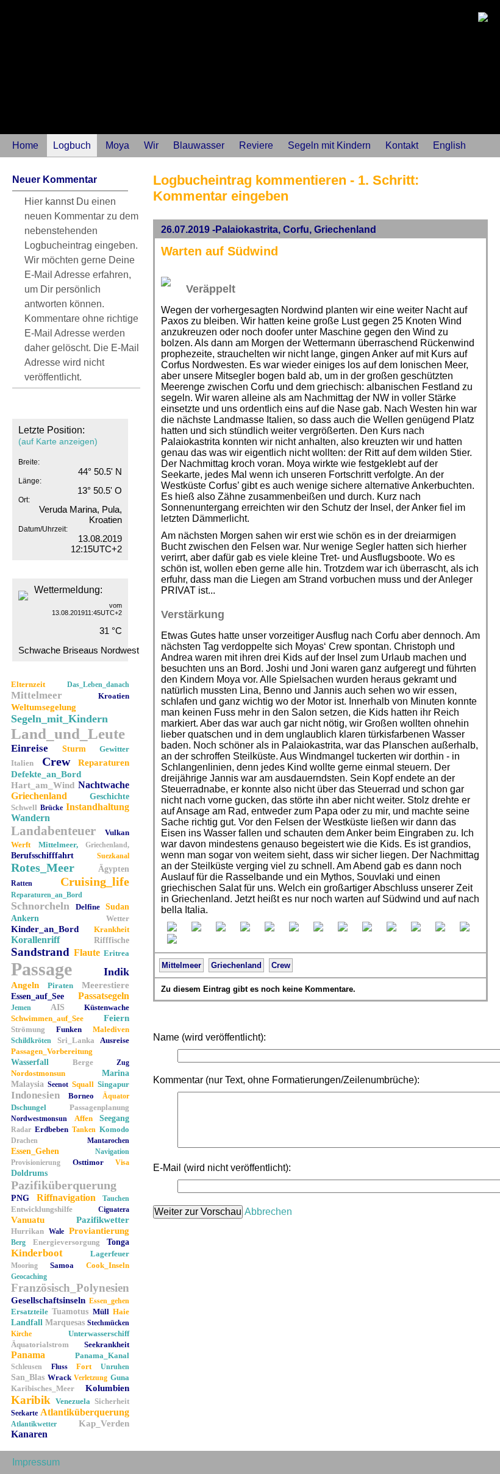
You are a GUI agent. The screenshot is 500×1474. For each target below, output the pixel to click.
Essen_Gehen (35, 1151)
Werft (20, 844)
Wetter (117, 918)
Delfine (88, 906)
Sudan (117, 906)
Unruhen (115, 1366)
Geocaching (29, 1276)
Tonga (118, 1242)
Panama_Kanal (102, 1355)
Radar (21, 1129)
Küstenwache (106, 1007)
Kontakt (401, 145)
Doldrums (29, 1173)
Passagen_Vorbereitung (52, 1051)
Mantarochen (108, 1140)
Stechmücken (108, 1323)
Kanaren (29, 1434)
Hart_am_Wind (42, 785)
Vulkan (117, 832)
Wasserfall (30, 1062)
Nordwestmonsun (39, 1118)
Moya (117, 145)
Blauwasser (198, 145)
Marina (115, 1073)
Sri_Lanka (76, 1040)
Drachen (24, 1140)
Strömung (28, 1029)
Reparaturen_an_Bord (46, 895)
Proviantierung (99, 1231)
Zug (122, 1062)
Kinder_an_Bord (45, 929)
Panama (28, 1355)
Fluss (59, 1366)
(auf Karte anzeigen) (58, 441)
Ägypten (113, 869)
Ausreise (114, 1040)
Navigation (112, 1151)
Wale (56, 1231)
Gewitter (114, 748)
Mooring (24, 1265)
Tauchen (115, 1198)
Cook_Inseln (107, 1265)
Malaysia (27, 1084)
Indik (116, 972)
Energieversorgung (66, 1242)
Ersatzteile (29, 1311)
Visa (122, 1162)
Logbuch (72, 145)
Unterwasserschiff (98, 1333)
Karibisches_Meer (42, 1388)
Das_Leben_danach (98, 684)
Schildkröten (31, 1040)
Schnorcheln (40, 906)
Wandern (30, 818)
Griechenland (39, 796)
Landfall (27, 1322)
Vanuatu (28, 1220)
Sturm (74, 748)
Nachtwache (103, 785)
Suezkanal (113, 856)
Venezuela (72, 1401)
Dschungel (28, 1107)
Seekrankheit (106, 1344)
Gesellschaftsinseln (48, 1300)
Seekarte (24, 1413)
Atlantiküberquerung (84, 1412)
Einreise (29, 748)
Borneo (81, 1095)
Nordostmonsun (38, 1073)
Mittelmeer (36, 695)
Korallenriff (35, 940)
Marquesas (65, 1322)
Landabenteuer (53, 831)
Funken (69, 1029)
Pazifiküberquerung (63, 1185)
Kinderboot (37, 1253)
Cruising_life (94, 881)
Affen (83, 1118)
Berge (83, 1062)
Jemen (21, 1007)
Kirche (21, 1334)
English (449, 145)
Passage (41, 969)
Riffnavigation (66, 1197)
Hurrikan (27, 1231)
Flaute (87, 952)
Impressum (36, 1462)
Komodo (114, 1129)
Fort (83, 1366)
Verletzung (90, 1377)
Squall (83, 1084)
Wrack (59, 1377)
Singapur (113, 1084)
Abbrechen (268, 1211)
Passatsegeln (103, 996)
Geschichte (109, 796)
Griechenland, (107, 845)
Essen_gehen (109, 1301)
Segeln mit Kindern (329, 145)
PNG (20, 1198)
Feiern (116, 1018)
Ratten (21, 883)
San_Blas (28, 1377)
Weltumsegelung (43, 707)
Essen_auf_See (37, 996)
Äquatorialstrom (40, 1344)
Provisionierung (35, 1162)
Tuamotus (70, 1311)
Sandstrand (40, 951)
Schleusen (26, 1366)
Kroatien (113, 695)
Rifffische (111, 940)
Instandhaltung (97, 807)
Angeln (25, 985)
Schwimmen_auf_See (47, 1018)
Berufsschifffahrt (42, 855)
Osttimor (88, 1162)
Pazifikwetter (102, 1220)
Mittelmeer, (58, 844)
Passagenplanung (99, 1107)
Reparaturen (103, 762)
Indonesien (35, 1095)
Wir (151, 145)
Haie (121, 1311)
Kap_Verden (104, 1423)
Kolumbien (107, 1388)
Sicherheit (112, 1401)
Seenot (58, 1084)
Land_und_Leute (68, 733)
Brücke (51, 807)
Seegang (114, 1118)
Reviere (256, 145)
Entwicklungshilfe (42, 1209)
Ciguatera (113, 1209)
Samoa (62, 1265)
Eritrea (116, 953)
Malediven (111, 1029)
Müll (101, 1311)
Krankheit (111, 929)
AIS (58, 1007)
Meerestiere (105, 985)
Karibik (31, 1400)
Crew (56, 761)
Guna (119, 1377)
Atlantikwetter (34, 1424)
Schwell (24, 807)
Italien (22, 762)
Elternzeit (28, 684)
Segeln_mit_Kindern (59, 719)
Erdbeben (51, 1129)
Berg (18, 1242)
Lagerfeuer (109, 1253)
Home (25, 145)
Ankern (25, 918)
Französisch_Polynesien (70, 1287)
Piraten (60, 985)
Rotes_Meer (42, 867)
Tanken (84, 1129)
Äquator (115, 1096)
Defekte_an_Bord (46, 774)
